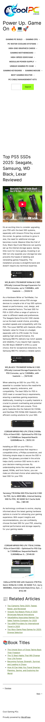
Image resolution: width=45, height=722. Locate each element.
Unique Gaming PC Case (22, 66)
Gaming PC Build (14, 39)
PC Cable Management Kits (22, 79)
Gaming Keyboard (12, 70)
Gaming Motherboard (21, 53)
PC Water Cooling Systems (22, 44)
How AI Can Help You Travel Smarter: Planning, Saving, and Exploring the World (23, 670)
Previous (8, 688)
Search (28, 87)
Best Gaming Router (21, 75)
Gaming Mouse (32, 70)
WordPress (25, 717)
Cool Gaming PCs (10, 712)
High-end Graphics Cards (22, 48)
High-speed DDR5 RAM (22, 57)
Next (38, 694)
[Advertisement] (22, 127)
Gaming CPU (32, 39)
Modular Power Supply (21, 61)
